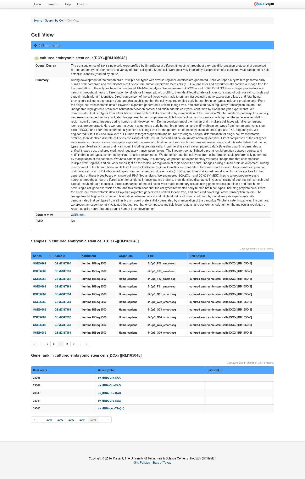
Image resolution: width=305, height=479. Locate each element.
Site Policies (142, 462)
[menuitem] (37, 4)
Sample (60, 256)
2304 (82, 419)
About (81, 4)
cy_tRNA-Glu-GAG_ (110, 401)
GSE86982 (78, 214)
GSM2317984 (63, 294)
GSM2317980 (63, 263)
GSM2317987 (63, 317)
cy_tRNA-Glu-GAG (109, 393)
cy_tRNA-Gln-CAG (109, 385)
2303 (71, 419)
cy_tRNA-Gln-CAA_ (110, 378)
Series (37, 256)
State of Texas (161, 462)
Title (151, 256)
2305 (93, 419)
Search (52, 4)
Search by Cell (54, 20)
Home (37, 4)
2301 (49, 419)
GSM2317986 (63, 309)
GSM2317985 (63, 302)
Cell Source (197, 256)
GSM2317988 (63, 325)
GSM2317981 (63, 271)
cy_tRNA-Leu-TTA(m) (111, 408)
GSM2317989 (63, 332)
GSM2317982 (63, 279)
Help (68, 4)
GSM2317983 (63, 286)
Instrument (88, 256)
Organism (126, 256)
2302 (60, 419)
